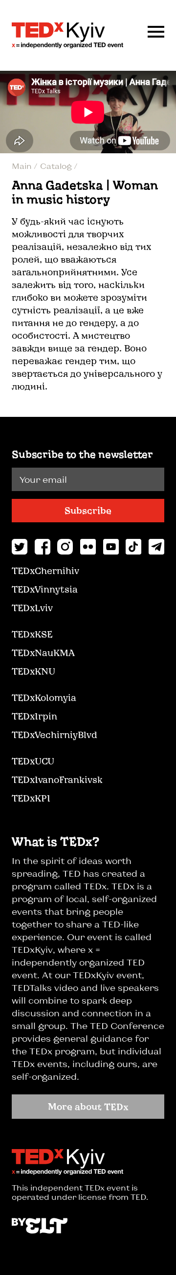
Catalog (57, 165)
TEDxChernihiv (45, 570)
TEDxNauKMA (43, 652)
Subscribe (88, 510)
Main (23, 165)
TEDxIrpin (34, 716)
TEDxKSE (32, 634)
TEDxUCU (33, 761)
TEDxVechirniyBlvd (54, 734)
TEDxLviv (32, 607)
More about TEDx (88, 1106)
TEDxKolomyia (44, 697)
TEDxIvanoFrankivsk (57, 779)
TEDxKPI (31, 798)
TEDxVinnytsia (45, 589)
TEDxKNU (33, 671)
